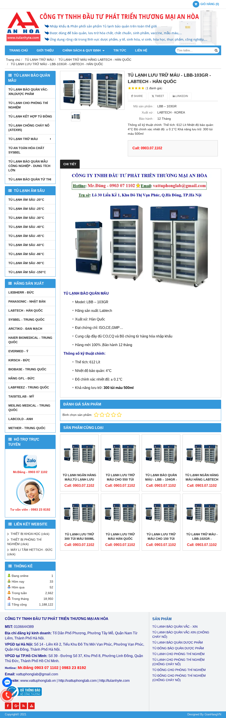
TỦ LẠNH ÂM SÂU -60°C (26, 245)
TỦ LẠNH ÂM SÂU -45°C (26, 236)
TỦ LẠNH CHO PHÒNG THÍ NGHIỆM (28, 105)
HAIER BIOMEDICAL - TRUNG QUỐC (30, 340)
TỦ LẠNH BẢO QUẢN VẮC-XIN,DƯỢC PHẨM (28, 92)
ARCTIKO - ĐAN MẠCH (25, 328)
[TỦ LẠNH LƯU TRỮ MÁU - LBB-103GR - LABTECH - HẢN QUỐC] (92, 90)
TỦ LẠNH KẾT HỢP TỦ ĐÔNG (30, 116)
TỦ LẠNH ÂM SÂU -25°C (26, 208)
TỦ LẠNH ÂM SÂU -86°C (26, 254)
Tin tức (119, 50)
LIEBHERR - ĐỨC (21, 292)
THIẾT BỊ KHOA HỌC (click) (30, 534)
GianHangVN (213, 714)
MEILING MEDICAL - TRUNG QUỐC (29, 408)
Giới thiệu (45, 50)
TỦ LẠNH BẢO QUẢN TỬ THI (29, 179)
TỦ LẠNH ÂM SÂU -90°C (26, 263)
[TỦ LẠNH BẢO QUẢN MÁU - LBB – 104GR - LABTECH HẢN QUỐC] (161, 454)
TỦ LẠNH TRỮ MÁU (23, 139)
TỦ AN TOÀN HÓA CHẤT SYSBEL (26, 150)
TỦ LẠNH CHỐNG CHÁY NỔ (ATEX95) (28, 128)
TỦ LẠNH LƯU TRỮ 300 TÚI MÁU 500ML (79, 536)
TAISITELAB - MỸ (21, 396)
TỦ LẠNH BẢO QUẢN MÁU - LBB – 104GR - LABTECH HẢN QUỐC (161, 479)
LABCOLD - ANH (20, 419)
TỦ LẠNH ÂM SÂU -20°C (26, 199)
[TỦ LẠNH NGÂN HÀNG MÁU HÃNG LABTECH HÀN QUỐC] (202, 454)
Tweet (159, 96)
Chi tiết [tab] (69, 164)
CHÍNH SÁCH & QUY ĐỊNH (82, 50)
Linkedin (181, 96)
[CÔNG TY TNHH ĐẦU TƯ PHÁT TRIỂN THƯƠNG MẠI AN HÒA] (113, 44)
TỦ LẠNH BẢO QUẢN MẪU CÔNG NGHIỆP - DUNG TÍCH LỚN (29, 166)
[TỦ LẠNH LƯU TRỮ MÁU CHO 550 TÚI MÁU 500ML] (120, 454)
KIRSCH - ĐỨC (19, 360)
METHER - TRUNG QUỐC (26, 428)
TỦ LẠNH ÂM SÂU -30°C (26, 218)
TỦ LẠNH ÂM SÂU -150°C (27, 272)
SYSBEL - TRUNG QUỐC (26, 319)
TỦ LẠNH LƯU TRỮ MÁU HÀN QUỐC (120, 536)
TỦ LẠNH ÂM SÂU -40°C (26, 227)
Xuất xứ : (148, 112)
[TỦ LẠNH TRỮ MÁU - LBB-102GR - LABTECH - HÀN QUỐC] (202, 513)
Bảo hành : (146, 118)
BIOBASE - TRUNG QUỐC (27, 369)
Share (138, 96)
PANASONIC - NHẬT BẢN (26, 301)
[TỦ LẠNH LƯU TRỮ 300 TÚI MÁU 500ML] (79, 513)
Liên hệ (141, 50)
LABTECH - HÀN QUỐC (25, 310)
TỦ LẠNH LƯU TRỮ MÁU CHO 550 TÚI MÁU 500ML (120, 479)
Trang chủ (18, 50)
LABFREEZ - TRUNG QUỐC (28, 387)
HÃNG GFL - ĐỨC (21, 378)
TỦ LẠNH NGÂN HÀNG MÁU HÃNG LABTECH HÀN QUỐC (202, 479)
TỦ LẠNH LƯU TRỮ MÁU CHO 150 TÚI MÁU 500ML (161, 538)
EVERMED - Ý (18, 351)
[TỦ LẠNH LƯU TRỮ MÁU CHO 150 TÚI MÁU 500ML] (161, 513)
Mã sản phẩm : (143, 106)
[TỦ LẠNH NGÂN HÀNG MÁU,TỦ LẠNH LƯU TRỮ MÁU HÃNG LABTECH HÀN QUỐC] (79, 454)
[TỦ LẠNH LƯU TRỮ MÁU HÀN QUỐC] (120, 513)
